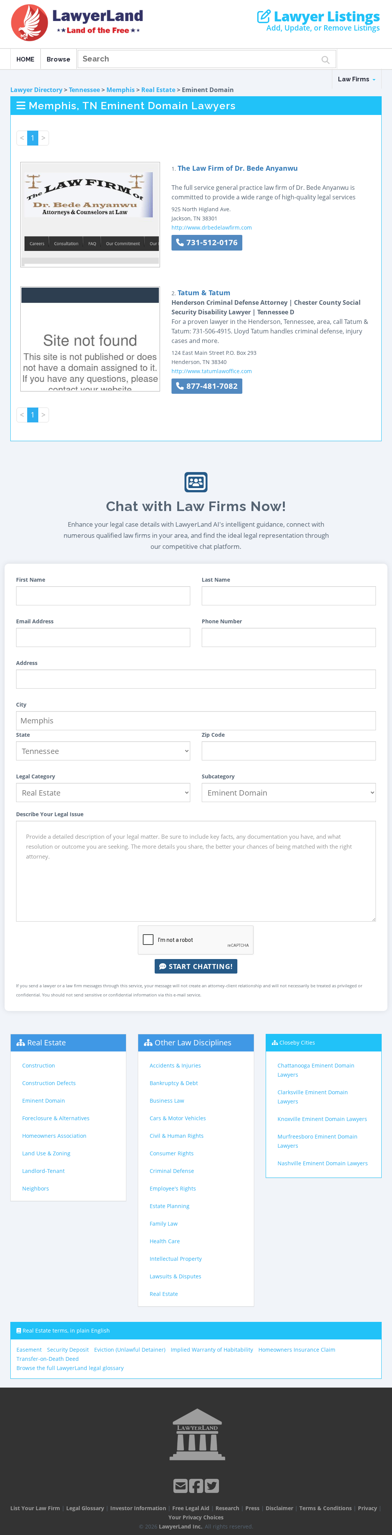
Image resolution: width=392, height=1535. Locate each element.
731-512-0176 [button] (211, 242)
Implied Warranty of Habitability (212, 1349)
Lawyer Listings (325, 16)
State (23, 734)
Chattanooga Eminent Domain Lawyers (316, 1070)
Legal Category (35, 776)
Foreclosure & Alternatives (56, 1118)
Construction (38, 1065)
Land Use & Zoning (46, 1153)
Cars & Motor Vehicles (178, 1118)
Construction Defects (49, 1083)
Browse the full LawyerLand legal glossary (70, 1368)
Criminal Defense (172, 1170)
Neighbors (35, 1188)
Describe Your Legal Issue (49, 814)
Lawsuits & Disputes (175, 1276)
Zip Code (213, 734)
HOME (25, 59)
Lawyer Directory (36, 90)
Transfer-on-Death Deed (47, 1358)
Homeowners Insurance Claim (296, 1349)
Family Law (164, 1223)
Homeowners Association (54, 1135)
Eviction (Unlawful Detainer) (129, 1349)
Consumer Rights (172, 1153)
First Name (30, 579)
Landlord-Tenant (43, 1170)
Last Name (216, 579)
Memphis (120, 90)
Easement (29, 1349)
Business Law (167, 1100)
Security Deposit (68, 1349)
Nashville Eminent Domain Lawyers (323, 1163)
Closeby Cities (297, 1042)
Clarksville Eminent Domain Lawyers (313, 1097)
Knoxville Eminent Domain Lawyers (322, 1119)
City (21, 704)
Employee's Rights (173, 1188)
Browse (58, 59)
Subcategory (218, 776)
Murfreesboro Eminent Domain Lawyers (318, 1141)
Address (27, 662)
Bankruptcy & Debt (174, 1083)
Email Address (35, 621)
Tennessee (84, 90)
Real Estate (158, 90)
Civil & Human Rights (177, 1135)
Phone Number (222, 621)
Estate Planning (169, 1206)
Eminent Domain (43, 1100)
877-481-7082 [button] (211, 386)
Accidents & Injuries (175, 1065)
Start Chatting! (200, 966)
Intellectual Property (176, 1258)
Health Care (165, 1241)
